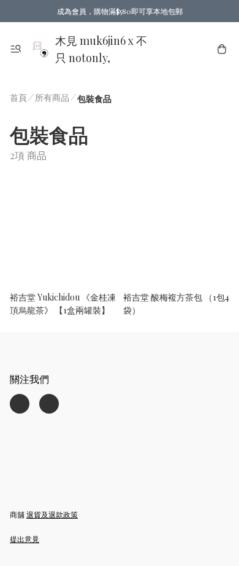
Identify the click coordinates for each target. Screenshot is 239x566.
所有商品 (52, 97)
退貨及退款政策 (52, 514)
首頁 (18, 97)
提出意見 (24, 539)
